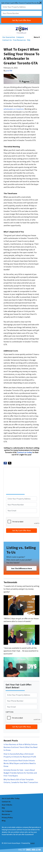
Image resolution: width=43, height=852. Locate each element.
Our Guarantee (8, 37)
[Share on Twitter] (9, 463)
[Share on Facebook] (5, 463)
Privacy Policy (7, 817)
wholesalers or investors (14, 109)
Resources (6, 814)
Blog (3, 821)
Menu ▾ (37, 37)
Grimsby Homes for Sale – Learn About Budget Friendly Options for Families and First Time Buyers (20, 773)
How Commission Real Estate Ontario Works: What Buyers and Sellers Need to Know (20, 763)
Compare (20, 37)
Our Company (7, 811)
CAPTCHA (10, 515)
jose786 (9, 70)
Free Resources (19, 40)
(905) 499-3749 (33, 849)
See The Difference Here (21, 568)
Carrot (32, 843)
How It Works (7, 805)
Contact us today (24, 452)
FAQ (28, 40)
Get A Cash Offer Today (10, 798)
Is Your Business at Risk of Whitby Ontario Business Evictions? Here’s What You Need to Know (20, 747)
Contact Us (7, 40)
